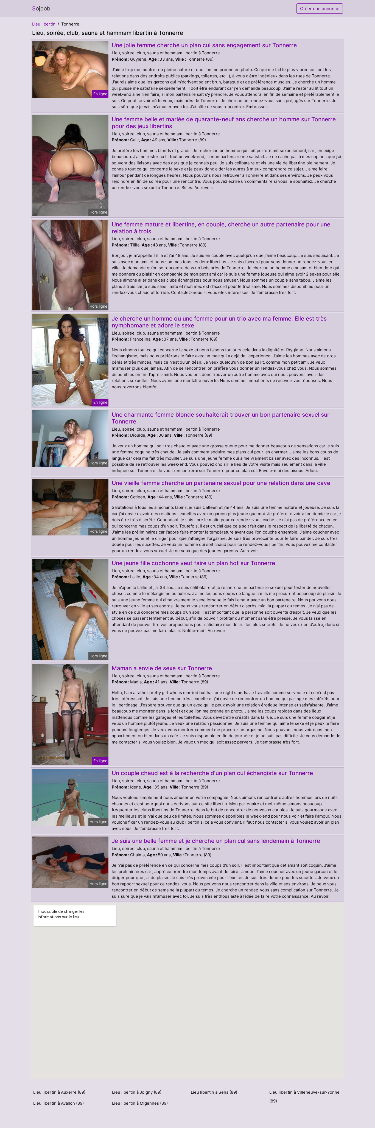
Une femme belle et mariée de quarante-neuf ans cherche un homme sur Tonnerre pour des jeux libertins (224, 123)
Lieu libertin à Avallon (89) (58, 1103)
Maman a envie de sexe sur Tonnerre (162, 668)
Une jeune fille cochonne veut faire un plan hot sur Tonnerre (193, 563)
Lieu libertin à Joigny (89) (136, 1092)
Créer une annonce (319, 8)
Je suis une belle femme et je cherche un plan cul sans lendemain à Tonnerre (216, 840)
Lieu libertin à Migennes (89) (140, 1103)
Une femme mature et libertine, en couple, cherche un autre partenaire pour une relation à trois (221, 228)
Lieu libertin (43, 24)
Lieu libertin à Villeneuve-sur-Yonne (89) (304, 1097)
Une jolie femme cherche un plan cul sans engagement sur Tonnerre (204, 45)
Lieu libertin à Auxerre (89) (59, 1092)
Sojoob (41, 8)
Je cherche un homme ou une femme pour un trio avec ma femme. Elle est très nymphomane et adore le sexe (219, 322)
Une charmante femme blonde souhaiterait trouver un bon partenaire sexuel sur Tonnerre (220, 418)
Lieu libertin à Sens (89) (214, 1092)
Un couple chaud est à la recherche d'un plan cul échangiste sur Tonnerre (212, 773)
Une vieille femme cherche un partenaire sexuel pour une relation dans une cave (221, 482)
